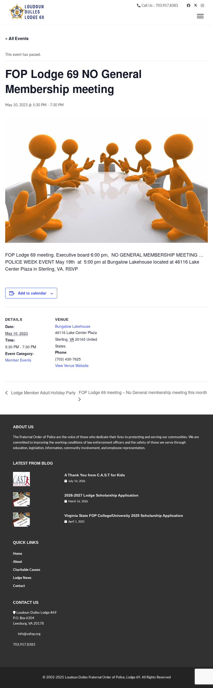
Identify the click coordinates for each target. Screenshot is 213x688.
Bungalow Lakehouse (72, 326)
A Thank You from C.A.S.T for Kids (94, 475)
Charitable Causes (26, 570)
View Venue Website (72, 365)
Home (17, 554)
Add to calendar (32, 293)
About (17, 562)
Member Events (18, 360)
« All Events (17, 38)
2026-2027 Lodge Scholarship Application (101, 495)
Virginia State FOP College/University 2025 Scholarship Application (123, 515)
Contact (19, 586)
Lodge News (22, 578)
